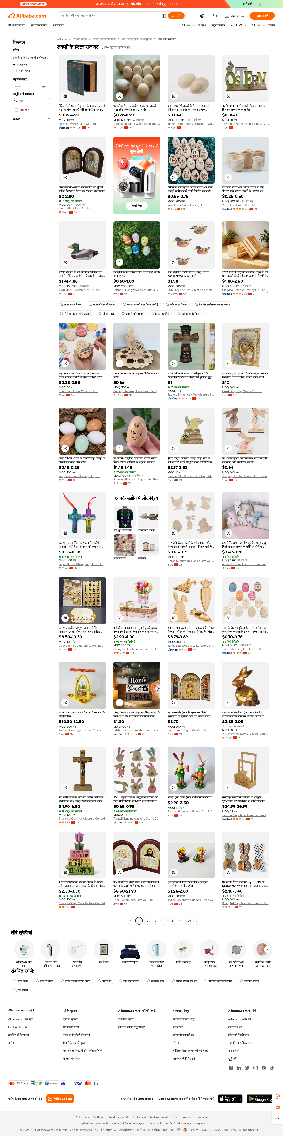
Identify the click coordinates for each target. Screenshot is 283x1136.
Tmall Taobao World (121, 1117)
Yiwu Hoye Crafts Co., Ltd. (238, 205)
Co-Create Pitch (18, 1027)
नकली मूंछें (106, 981)
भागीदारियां (233, 1050)
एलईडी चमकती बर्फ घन (186, 981)
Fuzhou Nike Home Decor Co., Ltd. (190, 476)
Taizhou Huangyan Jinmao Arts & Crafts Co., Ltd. (136, 290)
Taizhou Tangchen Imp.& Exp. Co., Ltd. (245, 123)
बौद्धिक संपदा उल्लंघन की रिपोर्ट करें (190, 1050)
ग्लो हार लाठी (108, 313)
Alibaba (62, 39)
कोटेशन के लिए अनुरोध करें (131, 1027)
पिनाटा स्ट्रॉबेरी (162, 313)
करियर (11, 1042)
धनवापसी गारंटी (71, 1027)
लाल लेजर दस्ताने (131, 981)
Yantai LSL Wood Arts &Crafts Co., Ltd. (191, 645)
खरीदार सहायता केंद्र (184, 1019)
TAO (174, 1117)
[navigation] (31, 480)
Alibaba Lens (25, 1098)
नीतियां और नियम (71, 1058)
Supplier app (145, 1098)
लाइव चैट (178, 1027)
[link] (277, 1096)
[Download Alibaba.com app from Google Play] (261, 1098)
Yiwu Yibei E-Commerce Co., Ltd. (80, 290)
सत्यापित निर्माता (126, 1019)
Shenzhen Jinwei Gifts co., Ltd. (78, 391)
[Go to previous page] (130, 921)
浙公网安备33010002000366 (209, 1129)
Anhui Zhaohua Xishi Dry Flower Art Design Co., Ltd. (245, 564)
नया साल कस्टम (251, 981)
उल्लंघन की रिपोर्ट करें (184, 1058)
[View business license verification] (179, 1130)
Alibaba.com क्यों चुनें (20, 1019)
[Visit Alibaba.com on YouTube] (263, 1067)
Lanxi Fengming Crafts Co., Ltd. (242, 391)
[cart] (216, 16)
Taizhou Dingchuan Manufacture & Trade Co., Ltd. (191, 394)
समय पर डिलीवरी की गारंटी (76, 1035)
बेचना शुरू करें (235, 1027)
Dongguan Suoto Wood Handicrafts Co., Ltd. (136, 123)
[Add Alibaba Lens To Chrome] (60, 1098)
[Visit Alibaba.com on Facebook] (230, 1067)
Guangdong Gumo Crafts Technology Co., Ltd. (82, 645)
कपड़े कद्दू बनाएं (157, 981)
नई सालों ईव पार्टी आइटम (104, 304)
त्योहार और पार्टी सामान (104, 39)
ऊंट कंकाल (23, 990)
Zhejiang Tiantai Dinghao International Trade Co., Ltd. (245, 476)
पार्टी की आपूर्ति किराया (191, 313)
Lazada (141, 1117)
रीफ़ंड (176, 1042)
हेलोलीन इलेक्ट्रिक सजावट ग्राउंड (214, 304)
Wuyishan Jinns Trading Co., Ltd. (79, 476)
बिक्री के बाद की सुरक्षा (74, 1042)
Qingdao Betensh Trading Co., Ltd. (244, 290)
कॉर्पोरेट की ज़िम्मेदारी (18, 1035)
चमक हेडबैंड (23, 981)
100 (189, 920)
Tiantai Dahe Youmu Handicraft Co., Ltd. (191, 123)
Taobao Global (159, 1117)
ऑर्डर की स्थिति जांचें (238, 1035)
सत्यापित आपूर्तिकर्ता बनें (240, 1042)
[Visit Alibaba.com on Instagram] (255, 1067)
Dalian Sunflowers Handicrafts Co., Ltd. (191, 560)
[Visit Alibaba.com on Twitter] (247, 1067)
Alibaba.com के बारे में (21, 1010)
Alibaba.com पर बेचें (239, 1019)
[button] (163, 15)
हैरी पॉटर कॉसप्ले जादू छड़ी (220, 981)
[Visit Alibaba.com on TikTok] (272, 1067)
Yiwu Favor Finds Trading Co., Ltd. (189, 205)
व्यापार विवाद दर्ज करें (183, 1035)
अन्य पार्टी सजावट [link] (167, 39)
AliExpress (82, 1117)
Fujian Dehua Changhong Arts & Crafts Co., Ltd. (82, 564)
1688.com (99, 1117)
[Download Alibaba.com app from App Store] (230, 1098)
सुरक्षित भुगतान (70, 1019)
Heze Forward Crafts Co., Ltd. (77, 123)
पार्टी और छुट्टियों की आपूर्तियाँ (137, 39)
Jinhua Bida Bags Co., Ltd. (75, 208)
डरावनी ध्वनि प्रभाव (134, 313)
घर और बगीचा (80, 39)
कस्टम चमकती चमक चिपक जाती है (142, 304)
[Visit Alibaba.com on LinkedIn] (238, 1067)
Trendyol (185, 1117)
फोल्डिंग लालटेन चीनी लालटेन (77, 313)
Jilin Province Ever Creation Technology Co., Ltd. (191, 290)
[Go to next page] (197, 921)
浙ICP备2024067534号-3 (247, 1129)
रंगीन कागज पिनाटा (178, 304)
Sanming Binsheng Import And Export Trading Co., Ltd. (136, 479)
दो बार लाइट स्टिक (72, 304)
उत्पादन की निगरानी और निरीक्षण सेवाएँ (82, 1050)
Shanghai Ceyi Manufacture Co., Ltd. (136, 649)
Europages (202, 1117)
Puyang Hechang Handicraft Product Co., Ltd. (136, 391)
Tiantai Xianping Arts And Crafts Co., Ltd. (245, 649)
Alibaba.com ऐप (168, 1098)
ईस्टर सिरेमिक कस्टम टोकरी (77, 981)
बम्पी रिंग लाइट (46, 981)
